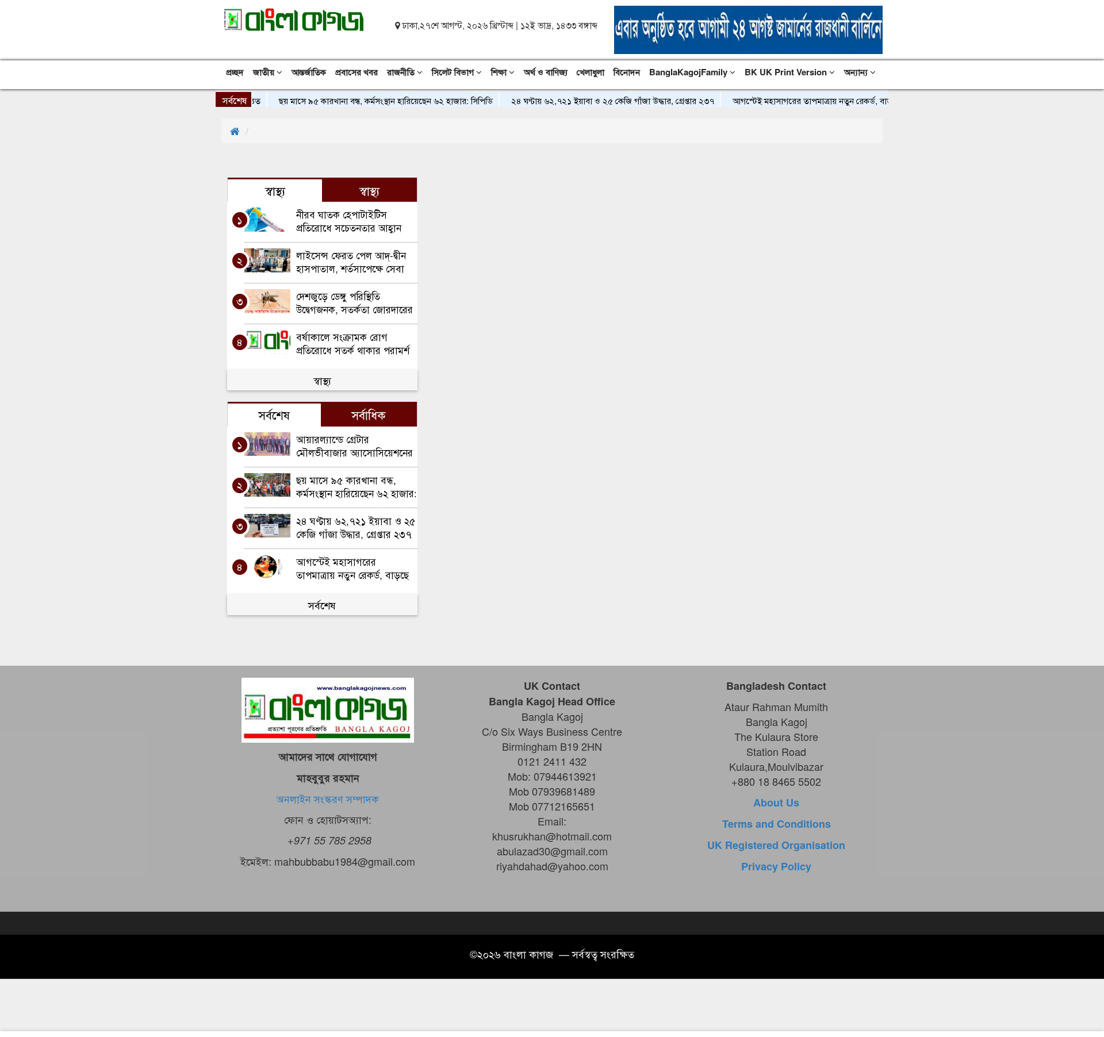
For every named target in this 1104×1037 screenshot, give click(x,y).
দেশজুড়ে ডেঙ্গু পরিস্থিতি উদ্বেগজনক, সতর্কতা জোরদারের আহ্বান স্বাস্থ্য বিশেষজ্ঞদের (354, 302)
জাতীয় (265, 72)
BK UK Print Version (787, 72)
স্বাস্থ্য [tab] (275, 190)
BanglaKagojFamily (689, 72)
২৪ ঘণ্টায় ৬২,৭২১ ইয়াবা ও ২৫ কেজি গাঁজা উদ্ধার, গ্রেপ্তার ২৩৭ (595, 100)
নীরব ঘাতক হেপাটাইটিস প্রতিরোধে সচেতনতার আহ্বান (348, 220)
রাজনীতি (402, 72)
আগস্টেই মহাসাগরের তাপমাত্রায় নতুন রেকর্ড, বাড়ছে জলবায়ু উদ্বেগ (823, 100)
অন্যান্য (857, 72)
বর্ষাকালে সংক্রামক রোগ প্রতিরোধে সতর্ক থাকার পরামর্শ (352, 343)
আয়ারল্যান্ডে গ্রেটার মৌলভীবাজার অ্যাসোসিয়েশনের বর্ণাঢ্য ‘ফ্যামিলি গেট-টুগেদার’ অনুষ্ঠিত (354, 445)
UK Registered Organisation (776, 845)
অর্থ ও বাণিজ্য (546, 72)
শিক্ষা (500, 72)
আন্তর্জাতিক (309, 72)
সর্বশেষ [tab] (274, 414)
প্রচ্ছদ (235, 72)
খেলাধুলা (590, 72)
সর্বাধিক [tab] (368, 414)
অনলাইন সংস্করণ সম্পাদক (328, 798)
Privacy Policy (776, 866)
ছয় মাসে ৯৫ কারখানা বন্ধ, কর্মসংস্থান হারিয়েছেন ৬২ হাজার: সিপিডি (369, 100)
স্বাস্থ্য (322, 379)
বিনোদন (627, 72)
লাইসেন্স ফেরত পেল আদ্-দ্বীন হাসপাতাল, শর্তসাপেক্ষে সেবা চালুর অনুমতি (351, 261)
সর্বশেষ (322, 604)
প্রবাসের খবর (356, 72)
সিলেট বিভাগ (454, 72)
